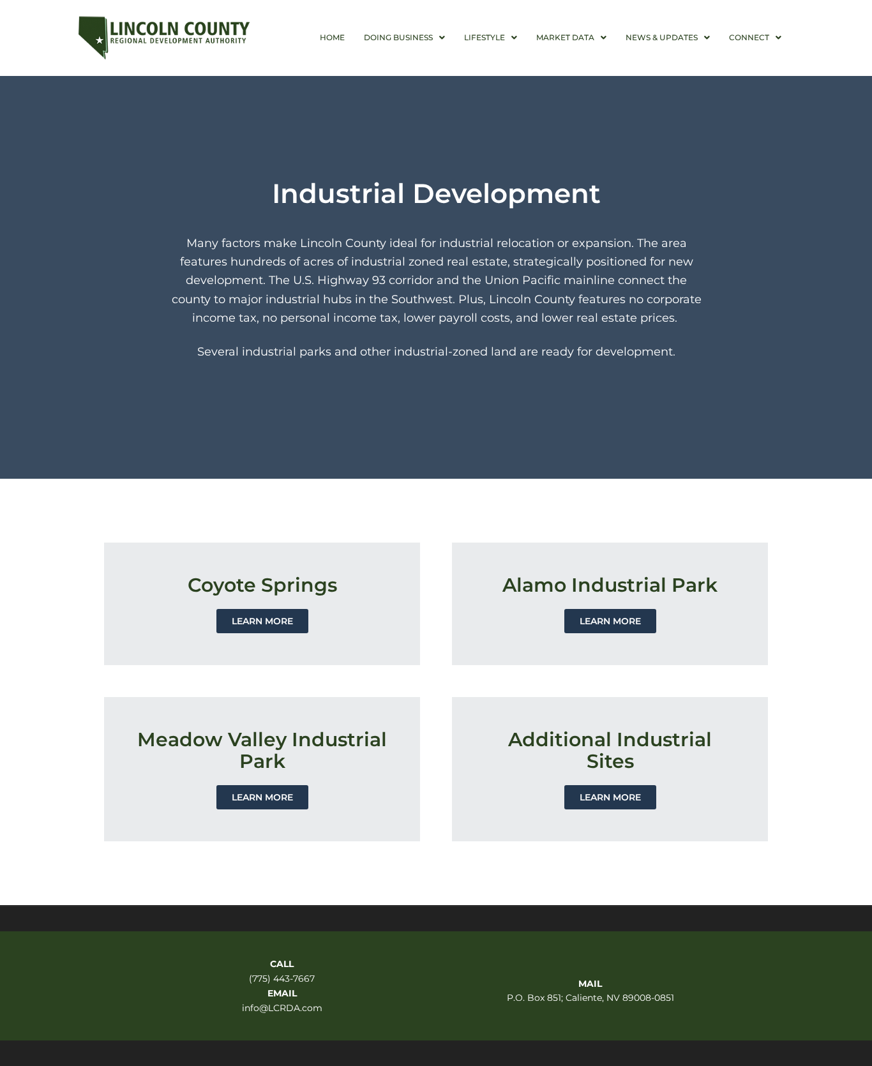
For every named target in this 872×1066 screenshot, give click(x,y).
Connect (749, 37)
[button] (404, 37)
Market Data (565, 37)
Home (332, 37)
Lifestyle (484, 37)
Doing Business (398, 37)
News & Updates (662, 37)
